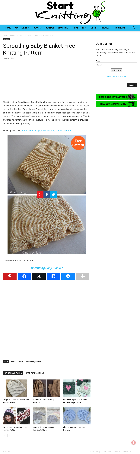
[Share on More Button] (82, 276)
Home (8, 27)
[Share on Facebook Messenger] (68, 276)
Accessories (21, 27)
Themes (105, 27)
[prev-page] (4, 435)
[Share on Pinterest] (10, 276)
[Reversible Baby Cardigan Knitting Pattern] (46, 415)
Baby (12, 361)
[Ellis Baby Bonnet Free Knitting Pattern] (77, 415)
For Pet (93, 27)
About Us (117, 451)
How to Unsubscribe (116, 76)
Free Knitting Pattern (33, 361)
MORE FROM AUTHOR (34, 373)
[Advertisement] (47, 81)
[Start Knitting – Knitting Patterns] (70, 12)
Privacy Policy (95, 451)
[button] (133, 28)
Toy (84, 27)
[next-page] (9, 435)
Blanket (50, 27)
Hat (76, 27)
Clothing (63, 27)
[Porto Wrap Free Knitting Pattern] (46, 388)
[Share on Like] (53, 276)
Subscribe (116, 70)
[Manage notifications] (133, 442)
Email (98, 61)
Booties (37, 27)
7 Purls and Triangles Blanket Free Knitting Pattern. (46, 130)
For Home (120, 27)
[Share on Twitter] (39, 276)
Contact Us (127, 451)
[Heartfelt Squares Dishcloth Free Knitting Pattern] (77, 388)
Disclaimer (107, 451)
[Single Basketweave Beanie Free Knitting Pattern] (16, 388)
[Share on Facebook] (24, 276)
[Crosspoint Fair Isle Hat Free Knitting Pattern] (16, 415)
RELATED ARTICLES (13, 373)
